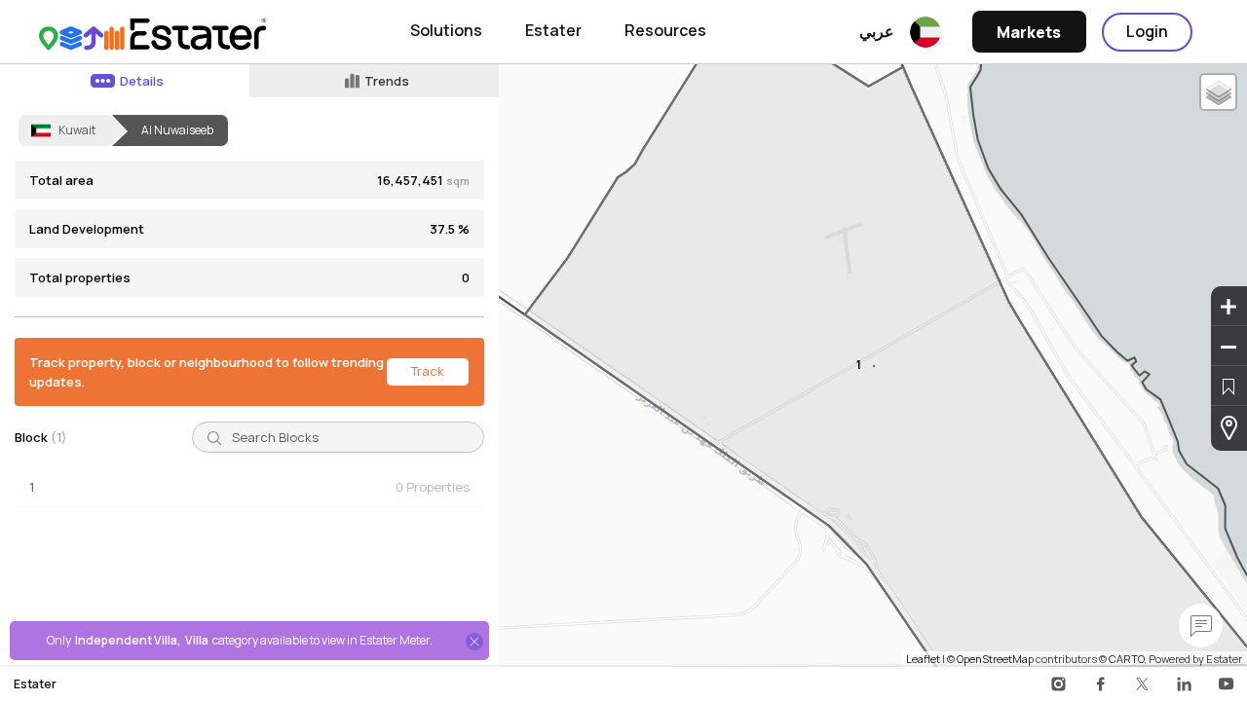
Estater (553, 30)
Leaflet (923, 658)
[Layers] (1218, 92)
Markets (1029, 32)
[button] (249, 487)
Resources (665, 30)
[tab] (124, 80)
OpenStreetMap (995, 658)
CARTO (1126, 658)
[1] (874, 366)
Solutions (446, 30)
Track (427, 371)
